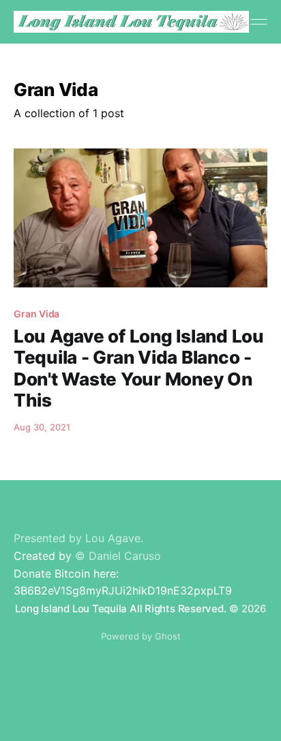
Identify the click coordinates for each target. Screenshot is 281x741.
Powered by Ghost (141, 636)
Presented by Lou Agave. (78, 538)
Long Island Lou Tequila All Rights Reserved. (120, 608)
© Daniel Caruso (118, 556)
